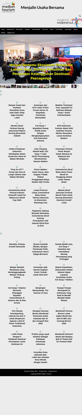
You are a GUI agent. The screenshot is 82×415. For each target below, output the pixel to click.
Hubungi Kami (52, 371)
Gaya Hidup (68, 29)
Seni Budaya (59, 29)
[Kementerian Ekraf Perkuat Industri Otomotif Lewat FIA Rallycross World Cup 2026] (17, 187)
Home (3, 29)
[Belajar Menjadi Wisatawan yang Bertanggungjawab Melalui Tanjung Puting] (17, 264)
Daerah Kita (19, 29)
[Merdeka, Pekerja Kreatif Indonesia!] (17, 241)
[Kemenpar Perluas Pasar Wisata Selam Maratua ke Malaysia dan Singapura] (64, 146)
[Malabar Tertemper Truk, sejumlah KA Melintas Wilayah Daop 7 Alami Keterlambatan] (64, 102)
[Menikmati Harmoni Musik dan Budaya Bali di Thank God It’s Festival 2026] (64, 331)
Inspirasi (27, 29)
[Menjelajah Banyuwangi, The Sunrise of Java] (41, 285)
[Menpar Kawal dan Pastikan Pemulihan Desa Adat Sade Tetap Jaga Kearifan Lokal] (17, 102)
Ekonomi (45, 29)
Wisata (75, 29)
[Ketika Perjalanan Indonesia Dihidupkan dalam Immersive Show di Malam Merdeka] (17, 146)
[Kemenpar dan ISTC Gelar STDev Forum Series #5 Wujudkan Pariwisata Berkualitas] (41, 102)
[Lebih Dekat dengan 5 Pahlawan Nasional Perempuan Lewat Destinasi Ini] (17, 331)
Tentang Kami (43, 371)
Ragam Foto (11, 32)
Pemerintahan (36, 29)
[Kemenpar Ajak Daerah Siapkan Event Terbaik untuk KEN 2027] (41, 264)
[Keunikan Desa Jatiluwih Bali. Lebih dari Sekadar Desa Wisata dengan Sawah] (41, 349)
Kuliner (3, 32)
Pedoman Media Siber (31, 371)
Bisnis (51, 29)
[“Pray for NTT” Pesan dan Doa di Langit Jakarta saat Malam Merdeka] (17, 166)
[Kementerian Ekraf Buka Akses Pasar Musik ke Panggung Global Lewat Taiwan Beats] (64, 166)
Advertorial (10, 29)
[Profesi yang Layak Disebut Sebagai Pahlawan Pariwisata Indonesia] (41, 331)
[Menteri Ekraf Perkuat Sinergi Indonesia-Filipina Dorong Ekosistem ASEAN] (17, 123)
